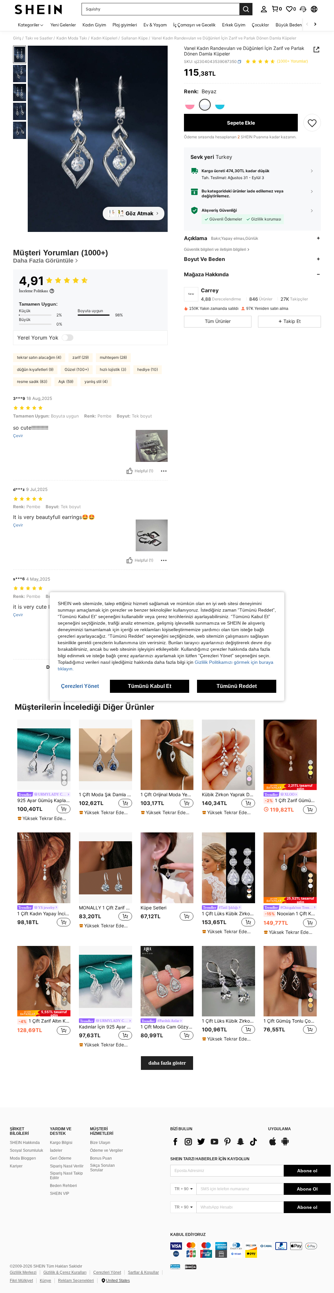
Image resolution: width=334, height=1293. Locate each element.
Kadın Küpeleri (104, 38)
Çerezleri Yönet (107, 1272)
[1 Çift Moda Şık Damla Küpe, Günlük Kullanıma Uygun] (105, 755)
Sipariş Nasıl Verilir (67, 1166)
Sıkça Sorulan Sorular (102, 1167)
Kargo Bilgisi (61, 1142)
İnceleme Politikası (33, 291)
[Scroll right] (315, 24)
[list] (216, 1142)
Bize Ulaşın (100, 1142)
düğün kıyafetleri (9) (35, 369)
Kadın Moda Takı (71, 38)
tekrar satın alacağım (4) (39, 357)
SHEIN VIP (59, 1193)
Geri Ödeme (60, 1158)
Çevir (18, 436)
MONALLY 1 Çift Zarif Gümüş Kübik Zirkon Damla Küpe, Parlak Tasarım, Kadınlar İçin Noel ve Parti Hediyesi (105, 907)
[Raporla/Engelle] (164, 471)
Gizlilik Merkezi (23, 1272)
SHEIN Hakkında (25, 1142)
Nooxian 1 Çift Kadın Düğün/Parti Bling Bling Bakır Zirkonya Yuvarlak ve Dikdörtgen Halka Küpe (291, 913)
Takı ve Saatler (39, 38)
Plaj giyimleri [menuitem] (125, 24)
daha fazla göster (167, 1063)
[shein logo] (38, 9)
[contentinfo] (250, 1250)
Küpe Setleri (153, 907)
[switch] (67, 337)
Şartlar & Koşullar (143, 1272)
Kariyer (16, 1166)
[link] (276, 9)
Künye (45, 1280)
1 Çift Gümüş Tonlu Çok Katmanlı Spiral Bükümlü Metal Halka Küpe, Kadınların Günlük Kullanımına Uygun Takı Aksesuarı (290, 1021)
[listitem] (44, 771)
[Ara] (245, 9)
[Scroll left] (307, 24)
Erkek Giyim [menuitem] (233, 24)
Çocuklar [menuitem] (260, 24)
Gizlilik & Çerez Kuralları (64, 1272)
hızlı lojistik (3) (113, 369)
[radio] (190, 105)
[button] (303, 9)
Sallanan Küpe (134, 38)
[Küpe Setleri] (167, 867)
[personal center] (264, 9)
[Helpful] (129, 471)
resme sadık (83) (32, 381)
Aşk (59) (65, 381)
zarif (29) (80, 357)
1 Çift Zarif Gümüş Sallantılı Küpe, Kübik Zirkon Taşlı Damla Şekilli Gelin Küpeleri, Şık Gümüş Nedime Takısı (291, 800)
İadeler (56, 1150)
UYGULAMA (279, 1129)
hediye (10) (147, 369)
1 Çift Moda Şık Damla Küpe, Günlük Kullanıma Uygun (105, 794)
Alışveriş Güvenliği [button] (219, 210)
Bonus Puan (101, 1158)
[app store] (272, 1144)
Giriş (17, 38)
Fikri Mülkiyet (21, 1280)
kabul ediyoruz (187, 1235)
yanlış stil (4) (96, 381)
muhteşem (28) (113, 357)
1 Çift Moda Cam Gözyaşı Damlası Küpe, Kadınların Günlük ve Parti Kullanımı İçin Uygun (167, 1026)
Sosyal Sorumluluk (26, 1150)
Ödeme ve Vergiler (106, 1150)
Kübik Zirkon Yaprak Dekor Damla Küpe (228, 794)
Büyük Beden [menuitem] (289, 24)
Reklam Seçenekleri (76, 1280)
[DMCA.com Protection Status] (190, 1266)
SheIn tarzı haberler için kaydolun (210, 1159)
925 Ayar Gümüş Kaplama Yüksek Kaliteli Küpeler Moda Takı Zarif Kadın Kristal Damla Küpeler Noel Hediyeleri (43, 800)
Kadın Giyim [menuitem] (94, 24)
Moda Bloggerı (23, 1158)
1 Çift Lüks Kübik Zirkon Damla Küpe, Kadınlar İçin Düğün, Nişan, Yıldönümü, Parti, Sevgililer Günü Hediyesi (228, 1021)
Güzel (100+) (77, 369)
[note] (43, 818)
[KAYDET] (312, 122)
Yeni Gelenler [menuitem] (63, 24)
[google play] (285, 1144)
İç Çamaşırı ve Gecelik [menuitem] (194, 24)
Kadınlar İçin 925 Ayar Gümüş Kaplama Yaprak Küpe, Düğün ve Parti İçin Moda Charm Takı (105, 1026)
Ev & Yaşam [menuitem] (155, 24)
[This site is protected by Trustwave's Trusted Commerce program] (175, 1266)
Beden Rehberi (63, 1185)
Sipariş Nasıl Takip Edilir (66, 1175)
